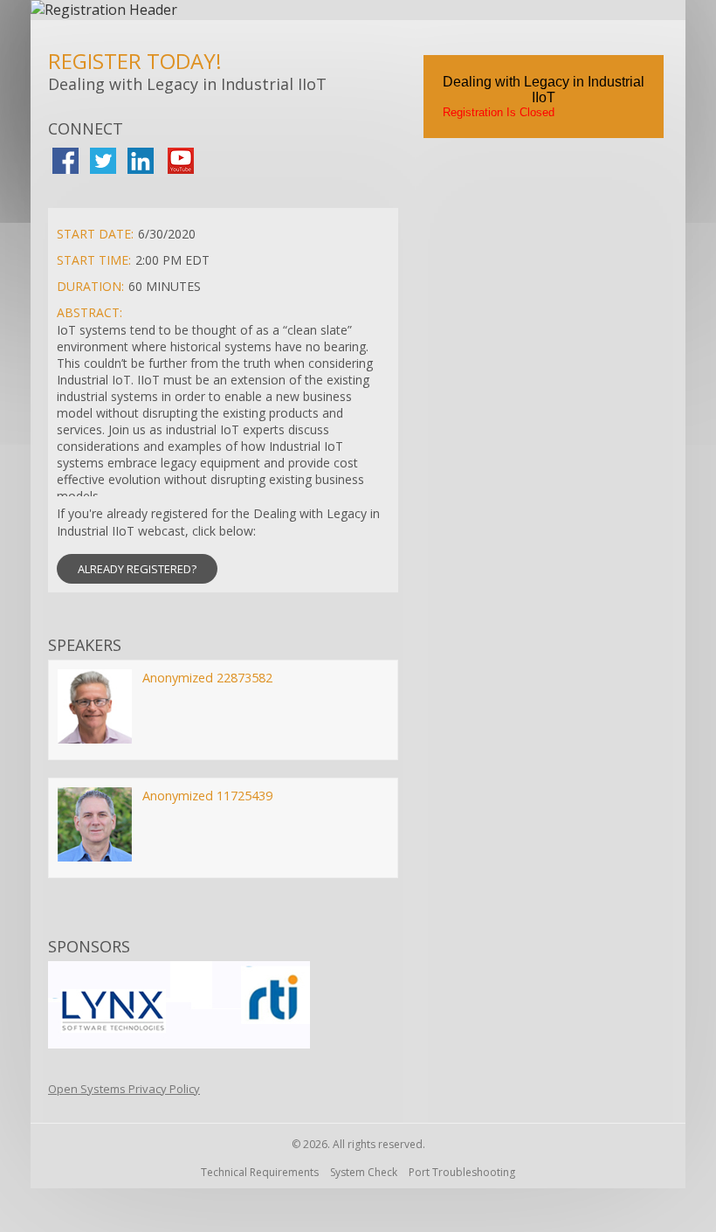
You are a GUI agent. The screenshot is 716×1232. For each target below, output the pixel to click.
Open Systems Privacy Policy (124, 1089)
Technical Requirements (260, 1172)
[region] (358, 10)
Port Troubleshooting (462, 1172)
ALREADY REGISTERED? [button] (137, 569)
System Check (363, 1172)
